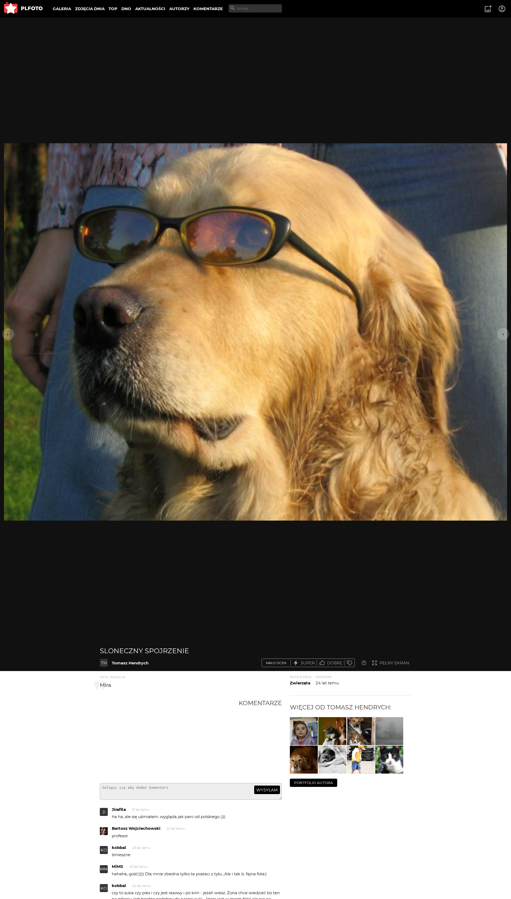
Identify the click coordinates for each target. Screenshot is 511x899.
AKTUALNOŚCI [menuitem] (150, 8)
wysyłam (267, 789)
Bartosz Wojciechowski (136, 828)
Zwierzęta (300, 682)
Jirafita (119, 809)
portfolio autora (313, 783)
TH (104, 662)
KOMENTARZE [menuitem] (208, 8)
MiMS (117, 866)
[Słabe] (349, 663)
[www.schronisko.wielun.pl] (361, 731)
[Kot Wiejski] (389, 760)
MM (104, 869)
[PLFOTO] (23, 8)
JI (104, 812)
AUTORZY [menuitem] (179, 8)
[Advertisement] (169, 739)
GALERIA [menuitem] (62, 8)
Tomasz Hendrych (130, 662)
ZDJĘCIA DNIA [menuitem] (90, 8)
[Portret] (304, 731)
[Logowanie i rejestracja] (502, 9)
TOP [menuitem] (113, 8)
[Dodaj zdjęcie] (488, 9)
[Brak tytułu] (332, 731)
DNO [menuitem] (126, 8)
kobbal (119, 847)
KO (104, 850)
